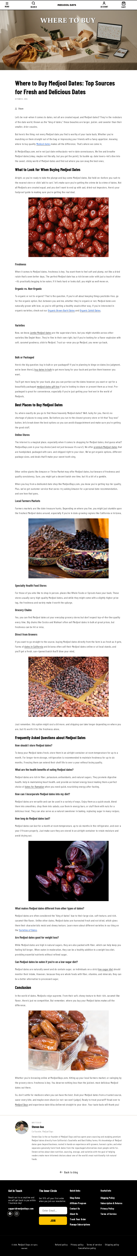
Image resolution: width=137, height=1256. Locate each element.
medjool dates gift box (48, 386)
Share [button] (21, 108)
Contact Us (75, 1208)
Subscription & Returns (111, 1203)
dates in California (33, 646)
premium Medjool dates (105, 446)
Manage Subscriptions (80, 1224)
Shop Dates (75, 1198)
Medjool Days (21, 1104)
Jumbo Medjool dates (40, 332)
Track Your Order (78, 1219)
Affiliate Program (78, 1203)
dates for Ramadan (34, 786)
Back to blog (71, 1172)
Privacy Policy (107, 1208)
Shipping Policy (108, 1198)
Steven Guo (38, 1127)
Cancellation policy (87, 1248)
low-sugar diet (105, 969)
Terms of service (94, 1244)
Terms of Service (109, 1213)
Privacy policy (77, 1244)
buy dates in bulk (43, 369)
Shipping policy (112, 1244)
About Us (74, 1213)
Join (52, 1220)
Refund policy (61, 1244)
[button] (7, 5)
